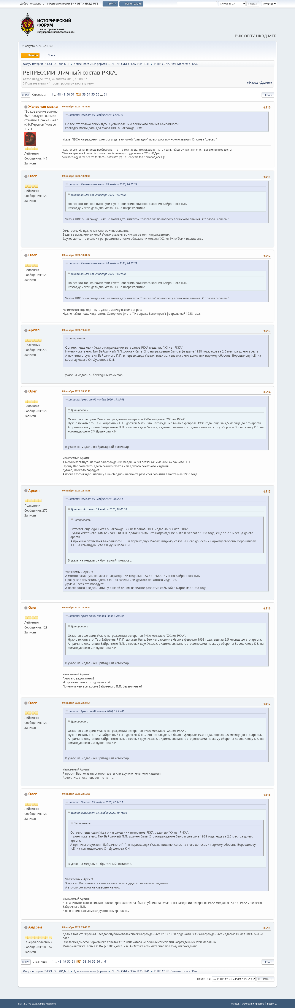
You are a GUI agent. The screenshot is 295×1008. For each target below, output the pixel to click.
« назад (252, 83)
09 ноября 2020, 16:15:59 (76, 106)
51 (73, 94)
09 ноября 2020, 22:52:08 (76, 793)
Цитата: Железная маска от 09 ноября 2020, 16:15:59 (102, 184)
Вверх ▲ (272, 1003)
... (55, 94)
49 (63, 94)
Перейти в (204, 979)
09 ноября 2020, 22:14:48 (76, 490)
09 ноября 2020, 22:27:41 (76, 607)
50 (68, 94)
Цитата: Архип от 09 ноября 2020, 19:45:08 (96, 399)
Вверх (25, 961)
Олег (32, 176)
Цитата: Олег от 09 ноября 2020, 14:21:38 (95, 115)
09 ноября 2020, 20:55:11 (76, 391)
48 (59, 94)
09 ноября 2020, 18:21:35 (76, 175)
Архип (34, 330)
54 (88, 94)
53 (84, 94)
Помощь (234, 1003)
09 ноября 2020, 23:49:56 (76, 927)
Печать (267, 94)
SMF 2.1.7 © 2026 (27, 1003)
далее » (266, 83)
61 (105, 94)
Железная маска (43, 106)
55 (93, 94)
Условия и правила (253, 1003)
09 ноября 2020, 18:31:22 (76, 255)
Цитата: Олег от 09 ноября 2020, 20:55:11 (95, 499)
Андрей (35, 927)
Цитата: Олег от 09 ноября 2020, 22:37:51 (95, 802)
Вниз (25, 94)
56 (97, 94)
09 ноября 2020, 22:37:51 (76, 702)
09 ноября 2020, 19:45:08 (76, 330)
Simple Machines (47, 1003)
